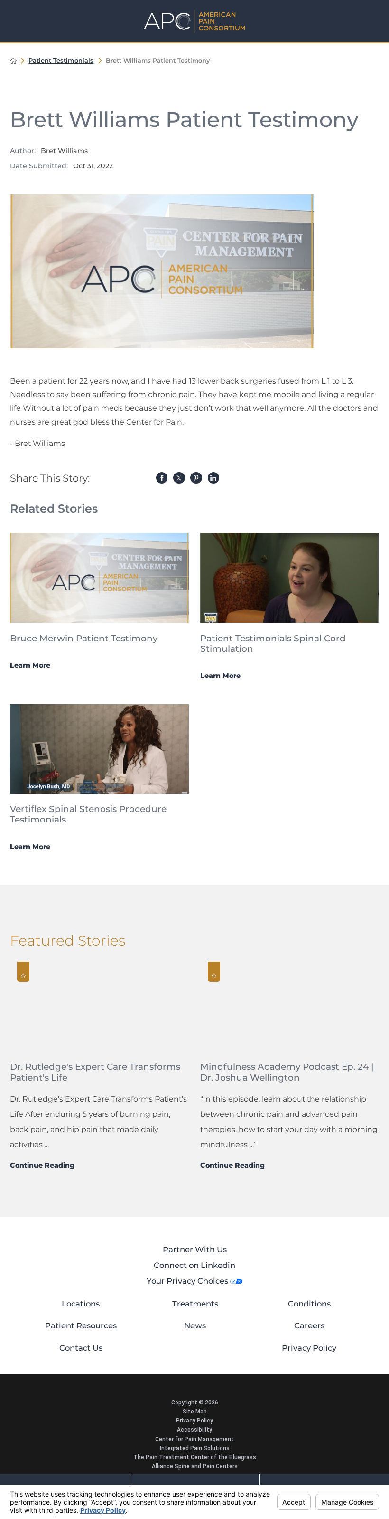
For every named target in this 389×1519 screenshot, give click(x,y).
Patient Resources (81, 1325)
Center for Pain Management (194, 1439)
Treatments (195, 1303)
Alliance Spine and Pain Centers (195, 1466)
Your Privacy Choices (188, 1281)
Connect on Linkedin (194, 1265)
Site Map (195, 1411)
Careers (309, 1325)
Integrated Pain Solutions (195, 1448)
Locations (81, 1303)
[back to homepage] (13, 61)
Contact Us (80, 1348)
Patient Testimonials (60, 60)
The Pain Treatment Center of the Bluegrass (194, 1457)
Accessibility (194, 1429)
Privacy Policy (309, 1348)
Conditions (309, 1303)
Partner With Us (195, 1249)
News (195, 1325)
